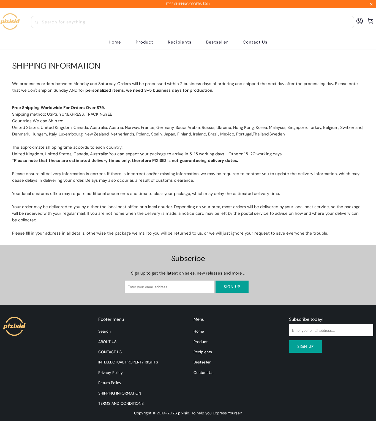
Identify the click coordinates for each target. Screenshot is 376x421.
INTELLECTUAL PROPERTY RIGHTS (128, 362)
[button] (144, 42)
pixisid (183, 413)
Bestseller (202, 362)
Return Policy (109, 382)
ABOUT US (107, 341)
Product (201, 341)
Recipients (203, 351)
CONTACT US (110, 351)
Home (199, 331)
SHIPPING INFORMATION (119, 393)
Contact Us (203, 372)
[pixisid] (10, 22)
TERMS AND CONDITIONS (121, 403)
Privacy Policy (110, 372)
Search (104, 331)
